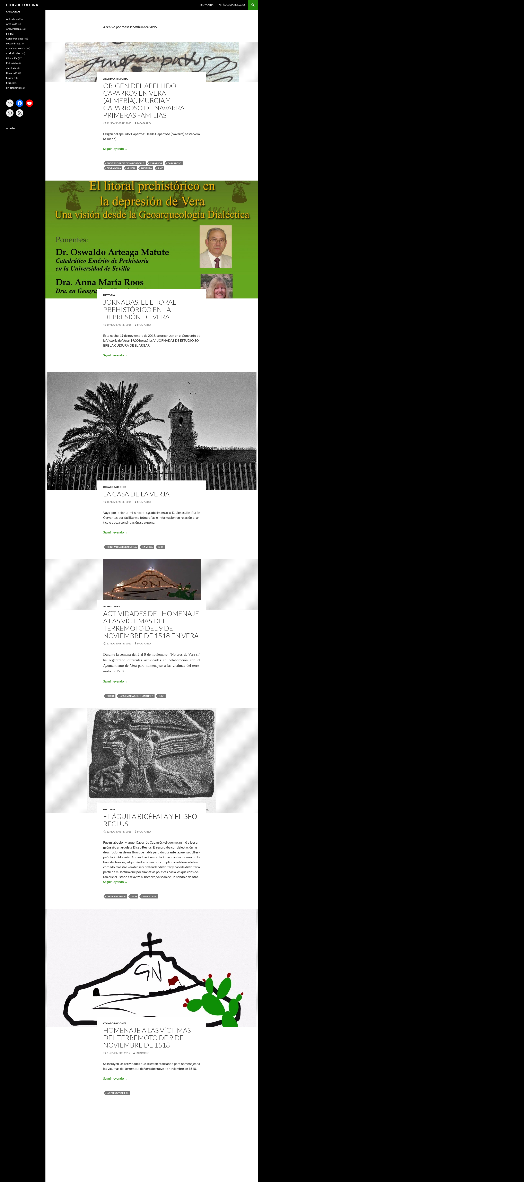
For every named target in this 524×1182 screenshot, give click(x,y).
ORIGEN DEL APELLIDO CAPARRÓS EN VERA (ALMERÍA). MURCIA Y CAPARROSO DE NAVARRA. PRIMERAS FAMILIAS (144, 100)
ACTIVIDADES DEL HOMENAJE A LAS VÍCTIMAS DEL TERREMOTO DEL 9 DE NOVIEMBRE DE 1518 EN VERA (151, 624)
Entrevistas (12, 63)
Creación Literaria (15, 48)
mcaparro (144, 123)
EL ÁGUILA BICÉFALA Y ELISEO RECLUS (150, 820)
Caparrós (156, 163)
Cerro (110, 696)
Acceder (10, 128)
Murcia (131, 168)
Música (10, 82)
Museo (10, 77)
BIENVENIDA (206, 4)
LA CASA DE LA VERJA (136, 494)
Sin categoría (13, 87)
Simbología (149, 896)
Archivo (109, 78)
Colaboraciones (114, 486)
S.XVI (161, 696)
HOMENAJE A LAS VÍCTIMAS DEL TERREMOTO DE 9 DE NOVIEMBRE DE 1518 (147, 1037)
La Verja (147, 547)
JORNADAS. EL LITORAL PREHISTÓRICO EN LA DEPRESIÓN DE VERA (139, 309)
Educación (12, 58)
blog (8, 33)
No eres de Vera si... (118, 1093)
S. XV (160, 168)
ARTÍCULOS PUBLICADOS (232, 4)
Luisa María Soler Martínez (136, 696)
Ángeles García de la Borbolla (125, 163)
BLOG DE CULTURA (22, 5)
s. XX (160, 547)
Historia (122, 78)
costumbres (12, 43)
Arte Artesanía (13, 28)
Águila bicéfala (116, 896)
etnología (11, 68)
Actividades (111, 606)
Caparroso (174, 163)
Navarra (146, 168)
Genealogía (114, 168)
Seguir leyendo (115, 148)
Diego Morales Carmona (122, 547)
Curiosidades (13, 53)
